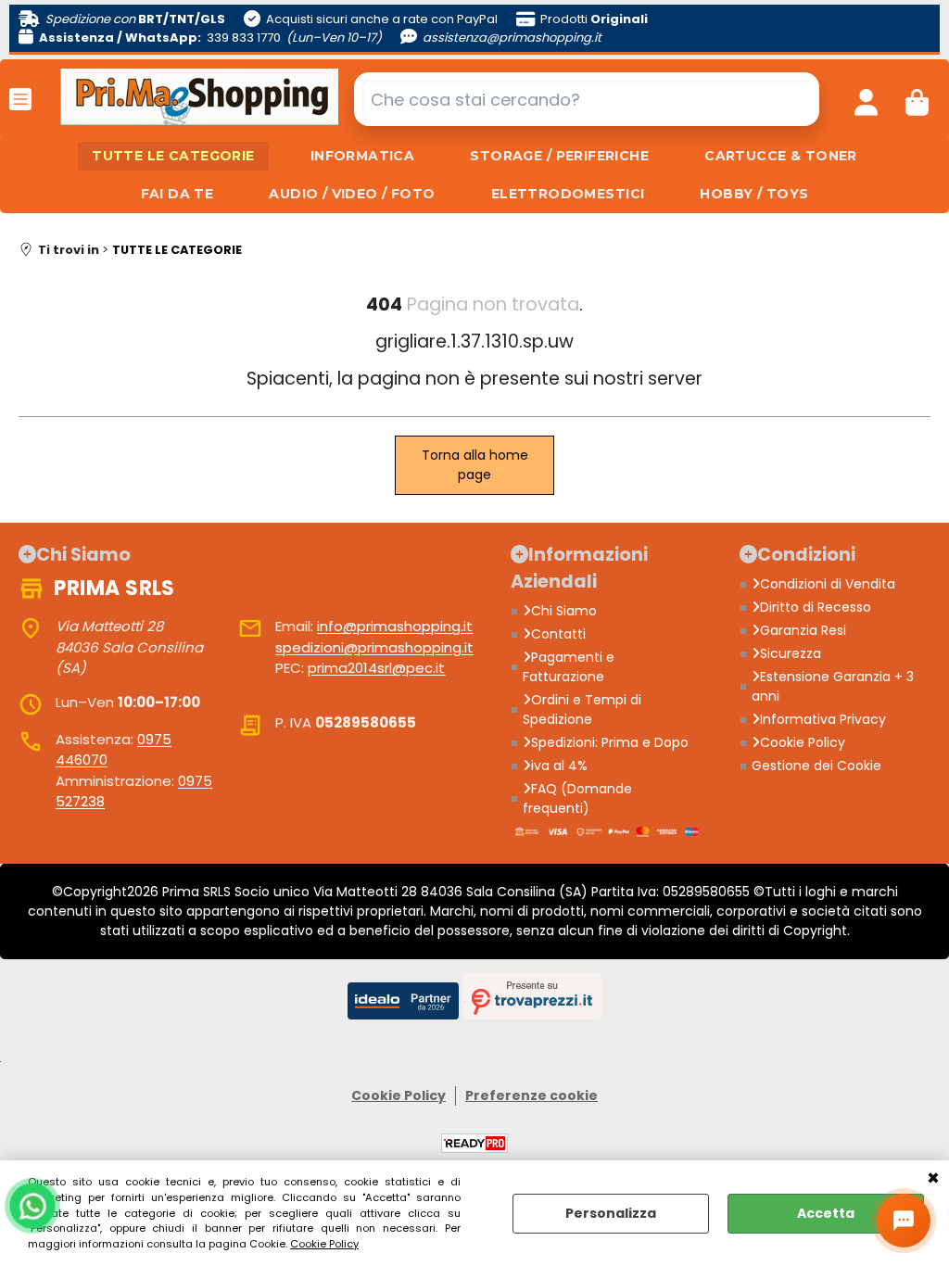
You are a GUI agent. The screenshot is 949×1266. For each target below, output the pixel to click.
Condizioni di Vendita (827, 584)
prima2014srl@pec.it (376, 667)
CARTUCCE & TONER (780, 155)
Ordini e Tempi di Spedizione (582, 709)
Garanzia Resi (803, 630)
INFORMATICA (362, 155)
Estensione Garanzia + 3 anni (833, 686)
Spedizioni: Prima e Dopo (610, 742)
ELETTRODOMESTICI (568, 193)
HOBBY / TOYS (754, 193)
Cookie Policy (324, 1243)
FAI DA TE (177, 193)
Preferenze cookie (531, 1095)
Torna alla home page (475, 465)
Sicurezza (790, 653)
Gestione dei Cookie (816, 765)
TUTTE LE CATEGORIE (173, 155)
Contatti (558, 634)
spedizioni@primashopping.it (374, 647)
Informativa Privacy (823, 719)
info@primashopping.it (395, 626)
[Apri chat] (903, 1220)
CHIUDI (933, 1179)
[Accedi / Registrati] (866, 99)
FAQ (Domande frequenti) (577, 798)
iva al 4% (559, 765)
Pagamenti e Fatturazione (568, 667)
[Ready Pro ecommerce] (474, 1143)
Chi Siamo (564, 610)
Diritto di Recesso (815, 607)
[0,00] (917, 99)
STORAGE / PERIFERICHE (559, 155)
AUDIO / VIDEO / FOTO (352, 193)
